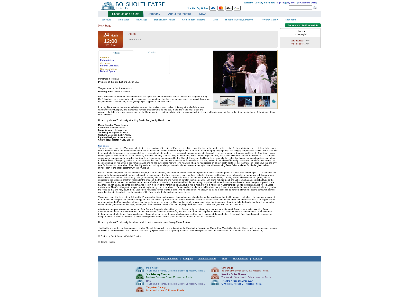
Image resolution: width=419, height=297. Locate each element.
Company (153, 14)
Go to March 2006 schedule (303, 25)
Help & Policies (240, 258)
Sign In (280, 2)
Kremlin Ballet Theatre (193, 19)
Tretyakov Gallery (269, 19)
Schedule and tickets (125, 14)
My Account (304, 2)
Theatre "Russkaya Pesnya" (239, 19)
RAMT (215, 19)
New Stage (141, 19)
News (202, 14)
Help (314, 2)
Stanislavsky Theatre (164, 19)
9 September (297, 44)
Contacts (257, 258)
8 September (297, 41)
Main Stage (123, 19)
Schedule (106, 19)
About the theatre (179, 14)
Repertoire (290, 19)
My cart (290, 2)
